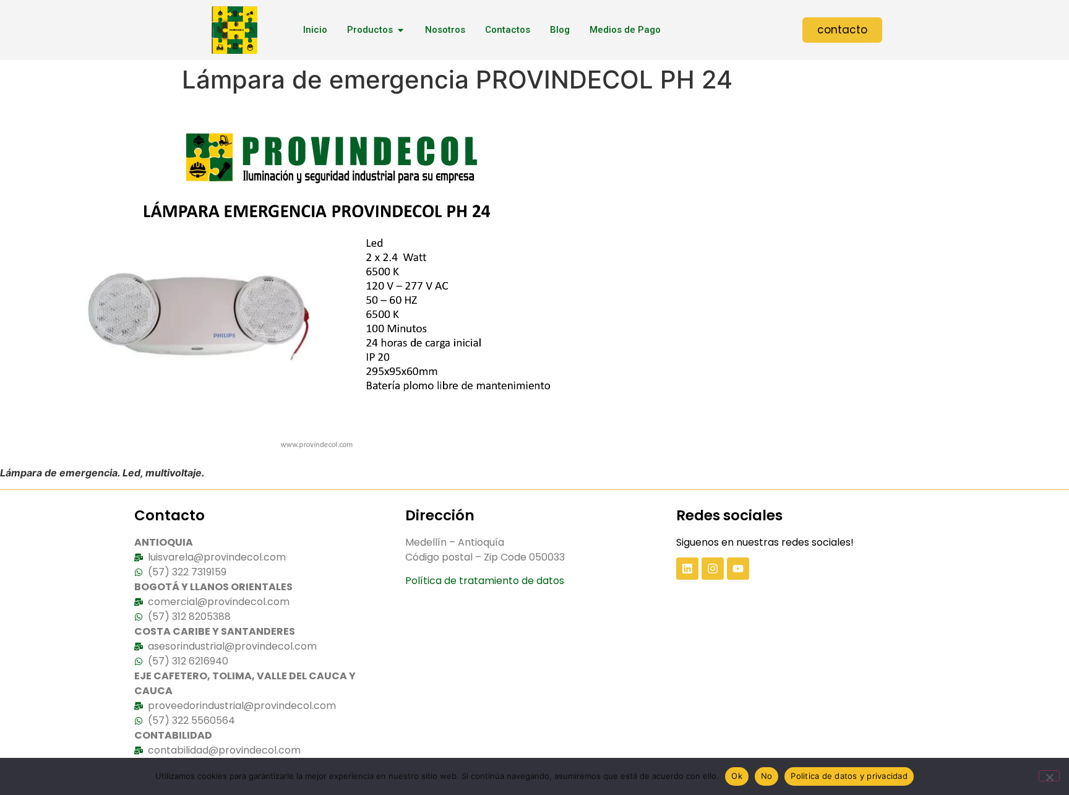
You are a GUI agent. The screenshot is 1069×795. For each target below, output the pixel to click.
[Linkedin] (687, 568)
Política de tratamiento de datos (484, 581)
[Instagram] (713, 568)
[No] (1049, 775)
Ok (736, 776)
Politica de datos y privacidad (849, 776)
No (767, 776)
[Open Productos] (400, 30)
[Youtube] (738, 568)
